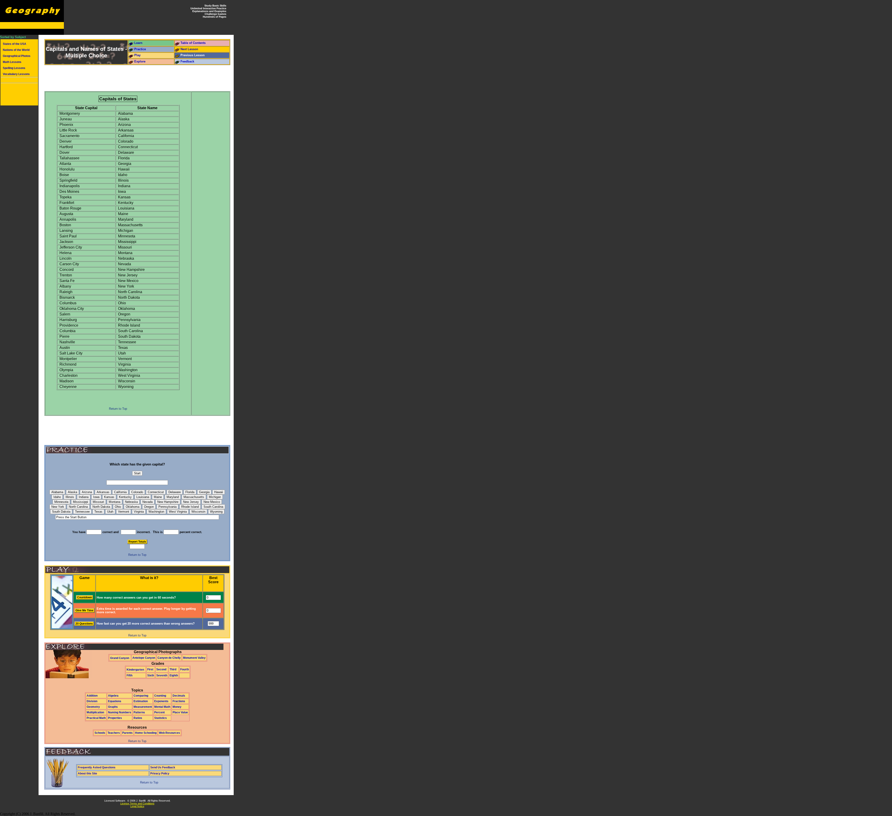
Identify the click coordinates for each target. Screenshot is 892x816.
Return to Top (118, 408)
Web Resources (169, 732)
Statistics (160, 718)
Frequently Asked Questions (96, 767)
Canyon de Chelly (169, 657)
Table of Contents (193, 43)
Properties (115, 718)
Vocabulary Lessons (16, 74)
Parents (127, 732)
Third (173, 669)
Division (92, 701)
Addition (92, 695)
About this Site (87, 773)
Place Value (180, 712)
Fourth (184, 669)
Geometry (93, 706)
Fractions (179, 701)
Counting (160, 695)
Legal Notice (137, 806)
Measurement (143, 706)
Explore (139, 61)
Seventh (161, 675)
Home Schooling (146, 732)
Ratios (138, 718)
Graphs (113, 706)
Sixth (150, 675)
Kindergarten (135, 669)
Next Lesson (189, 49)
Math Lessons (12, 62)
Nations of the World (16, 50)
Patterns (139, 712)
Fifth (129, 675)
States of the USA (14, 44)
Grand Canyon (119, 658)
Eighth (174, 675)
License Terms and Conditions (137, 803)
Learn (138, 43)
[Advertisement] (19, 94)
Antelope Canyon (143, 657)
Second (161, 669)
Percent (159, 712)
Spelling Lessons (14, 68)
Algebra (113, 695)
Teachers (114, 732)
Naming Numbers (119, 712)
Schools (100, 732)
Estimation (141, 701)
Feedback (187, 61)
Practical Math (96, 718)
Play (137, 55)
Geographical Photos (16, 56)
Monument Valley (194, 657)
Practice (140, 49)
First (150, 669)
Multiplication (95, 712)
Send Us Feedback (162, 767)
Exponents (161, 701)
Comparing (141, 695)
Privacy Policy (159, 773)
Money (177, 706)
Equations (114, 701)
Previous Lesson (192, 55)
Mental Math (162, 706)
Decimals (179, 695)
